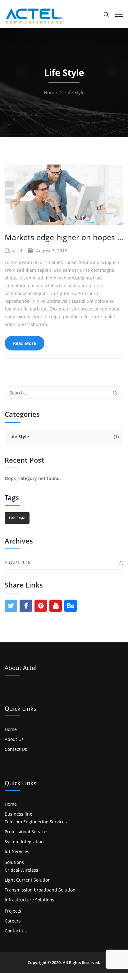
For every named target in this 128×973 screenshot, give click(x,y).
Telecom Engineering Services (36, 822)
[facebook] (26, 606)
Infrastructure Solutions (29, 900)
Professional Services (26, 831)
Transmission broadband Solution (40, 890)
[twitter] (11, 606)
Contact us (16, 931)
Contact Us (16, 749)
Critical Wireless (21, 870)
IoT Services (17, 851)
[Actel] (33, 15)
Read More (24, 343)
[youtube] (55, 606)
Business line (18, 814)
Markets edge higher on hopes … (64, 237)
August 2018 (17, 562)
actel (17, 250)
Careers (13, 921)
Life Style (19, 436)
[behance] (70, 606)
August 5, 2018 (51, 250)
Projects (13, 911)
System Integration (24, 841)
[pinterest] (40, 606)
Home (50, 92)
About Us (14, 739)
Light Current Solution (28, 880)
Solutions (14, 862)
